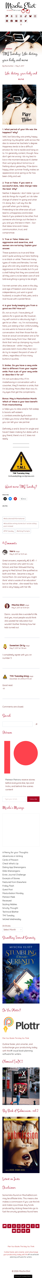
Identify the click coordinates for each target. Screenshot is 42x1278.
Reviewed (7, 900)
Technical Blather (10, 911)
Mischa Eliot (9, 66)
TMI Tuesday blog (19, 676)
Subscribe (33, 799)
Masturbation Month (26, 398)
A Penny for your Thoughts (15, 852)
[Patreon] (7, 16)
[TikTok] (26, 16)
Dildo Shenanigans (11, 871)
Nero (12, 551)
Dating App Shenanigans (14, 867)
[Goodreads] (16, 16)
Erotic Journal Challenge (14, 874)
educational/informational (14, 518)
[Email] (16, 21)
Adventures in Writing (12, 856)
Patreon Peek (8, 897)
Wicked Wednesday (11, 919)
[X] (26, 21)
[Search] (36, 724)
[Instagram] (35, 16)
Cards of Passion (10, 860)
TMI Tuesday (7, 49)
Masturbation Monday (13, 893)
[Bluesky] (30, 16)
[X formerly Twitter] (28, 1231)
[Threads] (21, 16)
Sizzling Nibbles (9, 904)
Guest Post (7, 889)
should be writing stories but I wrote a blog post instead (20, 524)
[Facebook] (12, 21)
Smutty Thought (10, 908)
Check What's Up (10, 863)
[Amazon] (12, 16)
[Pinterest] (7, 21)
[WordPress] (21, 21)
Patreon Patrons (13, 779)
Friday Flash (8, 885)
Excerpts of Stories (11, 878)
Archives (6, 925)
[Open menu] (21, 24)
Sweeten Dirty (17, 645)
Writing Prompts (23, 531)
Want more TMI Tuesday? (21, 486)
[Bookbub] (37, 1226)
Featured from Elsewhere (14, 882)
